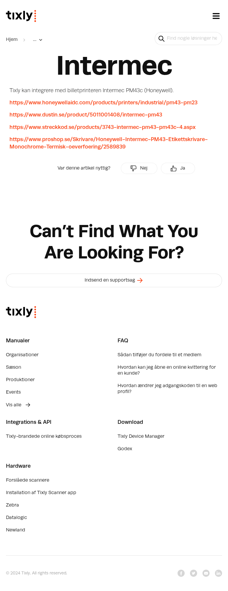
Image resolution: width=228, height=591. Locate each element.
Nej (144, 168)
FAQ (123, 341)
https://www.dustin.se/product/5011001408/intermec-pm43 (86, 115)
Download (130, 422)
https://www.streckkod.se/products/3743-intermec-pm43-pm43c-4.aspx (103, 127)
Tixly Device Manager (141, 436)
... (35, 39)
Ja (182, 168)
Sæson (13, 367)
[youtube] (206, 573)
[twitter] (193, 573)
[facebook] (181, 573)
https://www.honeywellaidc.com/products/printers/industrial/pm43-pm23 (103, 103)
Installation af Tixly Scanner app (41, 493)
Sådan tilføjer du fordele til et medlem (159, 355)
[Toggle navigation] (216, 16)
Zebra (12, 505)
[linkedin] (218, 573)
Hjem (12, 39)
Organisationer (22, 355)
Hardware (18, 466)
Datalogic (16, 517)
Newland (15, 530)
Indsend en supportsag (110, 280)
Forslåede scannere (27, 480)
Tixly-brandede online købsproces (44, 436)
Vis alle (14, 405)
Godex (125, 449)
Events (13, 392)
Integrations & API (28, 422)
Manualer (18, 341)
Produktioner (20, 380)
